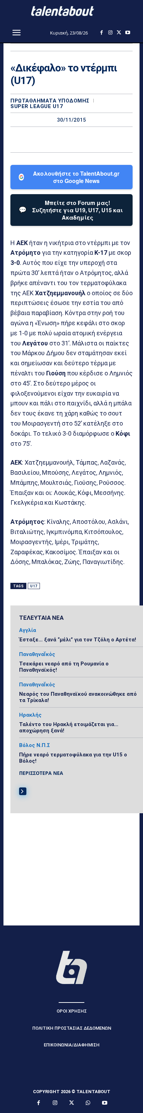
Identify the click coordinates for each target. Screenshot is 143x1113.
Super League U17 (36, 106)
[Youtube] (127, 32)
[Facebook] (101, 32)
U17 (33, 586)
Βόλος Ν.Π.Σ (34, 745)
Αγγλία (27, 630)
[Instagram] (110, 32)
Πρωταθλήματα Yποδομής (50, 101)
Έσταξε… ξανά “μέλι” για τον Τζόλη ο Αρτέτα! (77, 639)
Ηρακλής (30, 715)
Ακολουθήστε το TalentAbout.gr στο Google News (76, 177)
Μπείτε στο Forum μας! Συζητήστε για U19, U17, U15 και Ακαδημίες (71, 210)
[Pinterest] (79, 139)
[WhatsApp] (95, 139)
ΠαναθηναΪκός (37, 654)
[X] (119, 32)
